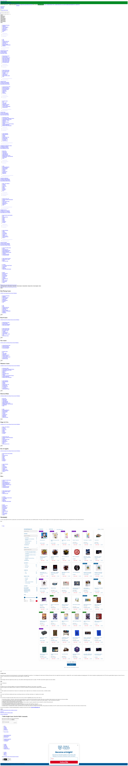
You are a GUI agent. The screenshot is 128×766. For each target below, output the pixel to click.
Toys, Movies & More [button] (27, 589)
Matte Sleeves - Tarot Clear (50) (66, 540)
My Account (25, 4)
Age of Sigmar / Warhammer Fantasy (8, 118)
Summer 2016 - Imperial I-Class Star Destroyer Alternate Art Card (99, 654)
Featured (3, 509)
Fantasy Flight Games (5, 70)
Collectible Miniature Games (6, 119)
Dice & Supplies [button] (26, 587)
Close (1, 709)
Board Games (3, 16)
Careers (5, 744)
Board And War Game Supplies (7, 215)
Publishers (15, 293)
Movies (3, 260)
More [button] (1, 521)
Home (3, 525)
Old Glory (4, 169)
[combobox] (5, 12)
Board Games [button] (26, 588)
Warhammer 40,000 (5, 117)
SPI (3, 101)
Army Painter (4, 466)
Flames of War (4, 151)
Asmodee (3, 72)
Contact (21, 4)
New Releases (6, 293)
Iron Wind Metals (5, 386)
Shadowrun (4, 28)
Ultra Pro (3, 232)
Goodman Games (5, 42)
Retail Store (18, 4)
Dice (3, 31)
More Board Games (5, 335)
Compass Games (5, 105)
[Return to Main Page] (0, 474)
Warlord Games (4, 168)
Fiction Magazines (5, 249)
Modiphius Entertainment (6, 44)
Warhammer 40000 (5, 368)
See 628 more (26, 560)
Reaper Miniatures (5, 134)
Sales (3, 279)
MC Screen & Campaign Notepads (43, 605)
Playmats (3, 189)
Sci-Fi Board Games (5, 62)
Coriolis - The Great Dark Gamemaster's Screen (87, 638)
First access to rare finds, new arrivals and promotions (10, 718)
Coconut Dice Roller (65, 654)
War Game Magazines (5, 88)
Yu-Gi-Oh (4, 185)
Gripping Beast (4, 171)
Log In (31, 4)
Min (24, 599)
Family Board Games (5, 61)
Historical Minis (3, 19)
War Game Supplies (5, 89)
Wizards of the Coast (5, 41)
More (1, 22)
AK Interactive (4, 467)
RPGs (2, 15)
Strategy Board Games (6, 59)
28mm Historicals (5, 154)
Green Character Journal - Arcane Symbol (44, 654)
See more (71, 664)
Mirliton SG (4, 173)
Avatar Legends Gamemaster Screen (87, 588)
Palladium (4, 45)
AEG (3, 76)
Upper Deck (4, 202)
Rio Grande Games (5, 330)
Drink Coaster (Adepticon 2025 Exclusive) (98, 621)
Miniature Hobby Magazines (6, 125)
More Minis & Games (5, 388)
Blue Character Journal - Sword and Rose (76, 638)
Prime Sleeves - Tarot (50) (87, 540)
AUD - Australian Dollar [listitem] (48, 4)
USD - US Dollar (40, 4)
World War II (4, 91)
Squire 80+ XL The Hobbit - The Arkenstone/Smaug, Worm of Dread (99, 573)
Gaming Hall (2, 6)
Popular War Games (5, 87)
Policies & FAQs (6, 736)
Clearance (4, 277)
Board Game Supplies (5, 58)
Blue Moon (4, 172)
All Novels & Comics (5, 486)
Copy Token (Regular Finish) (87, 621)
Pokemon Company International (7, 199)
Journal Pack (97, 540)
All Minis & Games (3, 365)
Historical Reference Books (6, 252)
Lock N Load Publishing (6, 106)
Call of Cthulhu (4, 27)
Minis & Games (3, 18)
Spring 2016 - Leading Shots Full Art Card (98, 557)
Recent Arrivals (4, 275)
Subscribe (64, 762)
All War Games (2, 342)
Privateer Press (4, 385)
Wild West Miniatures (5, 124)
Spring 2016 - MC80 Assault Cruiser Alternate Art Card (88, 654)
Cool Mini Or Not (5, 73)
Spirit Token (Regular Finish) (77, 621)
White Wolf (4, 309)
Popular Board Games (5, 322)
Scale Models (4, 157)
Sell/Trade (17, 5)
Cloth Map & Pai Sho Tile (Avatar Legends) (76, 588)
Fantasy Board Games (5, 60)
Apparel (3, 267)
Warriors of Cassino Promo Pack (55, 605)
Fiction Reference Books (6, 250)
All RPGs (2, 293)
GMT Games (4, 102)
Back (1, 314)
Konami (3, 200)
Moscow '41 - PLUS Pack (65, 588)
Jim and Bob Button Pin (76, 572)
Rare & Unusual (5, 273)
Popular (3, 272)
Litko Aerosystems (5, 236)
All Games (2, 8)
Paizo (3, 40)
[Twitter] (7, 756)
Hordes (8, 120)
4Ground (3, 136)
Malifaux (3, 122)
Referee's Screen (53, 588)
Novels (3, 248)
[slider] (24, 597)
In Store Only (4, 281)
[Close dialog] (78, 745)
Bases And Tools (5, 455)
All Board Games (3, 319)
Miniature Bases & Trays (6, 155)
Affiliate (5, 745)
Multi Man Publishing (5, 104)
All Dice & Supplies (3, 450)
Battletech (4, 372)
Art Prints (3, 264)
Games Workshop (5, 133)
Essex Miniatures (5, 167)
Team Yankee (4, 152)
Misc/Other (4, 268)
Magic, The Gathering (5, 183)
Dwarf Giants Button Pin (65, 556)
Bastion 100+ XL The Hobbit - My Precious (99, 588)
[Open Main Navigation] (0, 9)
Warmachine (4, 120)
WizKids (3, 135)
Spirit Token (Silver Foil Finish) (65, 621)
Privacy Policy (6, 731)
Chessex (3, 234)
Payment (5, 728)
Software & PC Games (6, 259)
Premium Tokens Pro (76, 540)
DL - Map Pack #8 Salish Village (54, 638)
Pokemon (3, 184)
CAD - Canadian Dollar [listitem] (56, 4)
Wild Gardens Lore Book (76, 604)
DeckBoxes (4, 188)
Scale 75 (3, 237)
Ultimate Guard (4, 235)
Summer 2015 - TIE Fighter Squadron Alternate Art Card (55, 573)
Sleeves (3, 220)
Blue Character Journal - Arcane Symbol (98, 638)
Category (26, 585)
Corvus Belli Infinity (5, 373)
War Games (2, 17)
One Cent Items (4, 280)
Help (4, 726)
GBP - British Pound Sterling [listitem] (68, 4)
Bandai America (5, 203)
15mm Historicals (5, 153)
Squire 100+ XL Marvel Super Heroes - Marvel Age (44, 588)
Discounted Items (5, 278)
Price (25, 594)
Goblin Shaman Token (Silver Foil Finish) (43, 621)
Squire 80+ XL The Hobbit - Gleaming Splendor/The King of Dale (88, 573)
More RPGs (4, 312)
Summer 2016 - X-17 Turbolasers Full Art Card (43, 573)
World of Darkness (5, 297)
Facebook (5, 754)
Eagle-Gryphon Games (6, 75)
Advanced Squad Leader (6, 86)
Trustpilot (5, 753)
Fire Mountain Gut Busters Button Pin (55, 557)
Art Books (4, 253)
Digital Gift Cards (5, 261)
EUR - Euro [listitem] (62, 4)
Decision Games (5, 351)
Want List (28, 4)
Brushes (3, 217)
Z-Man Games (4, 74)
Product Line (26, 547)
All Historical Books (5, 487)
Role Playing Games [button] (27, 590)
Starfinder (4, 30)
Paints (3, 158)
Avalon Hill (4, 103)
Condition (26, 570)
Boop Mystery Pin (42, 540)
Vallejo (3, 231)
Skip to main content (3, 0)
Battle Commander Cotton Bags (55, 540)
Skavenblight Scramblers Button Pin (66, 573)
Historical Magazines (5, 251)
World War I (4, 90)
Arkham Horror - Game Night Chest (43, 638)
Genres (3, 282)
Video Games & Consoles (6, 258)
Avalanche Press (5, 107)
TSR (3, 39)
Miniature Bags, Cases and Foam (7, 156)
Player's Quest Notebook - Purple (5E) (76, 654)
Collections (2, 7)
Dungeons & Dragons (5, 25)
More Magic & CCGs (5, 443)
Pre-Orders (4, 274)
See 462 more (26, 544)
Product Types (26, 576)
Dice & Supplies (3, 21)
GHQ (3, 166)
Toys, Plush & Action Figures (7, 265)
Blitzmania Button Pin (76, 556)
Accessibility (6, 740)
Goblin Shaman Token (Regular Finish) (98, 605)
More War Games (5, 358)
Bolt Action (4, 398)
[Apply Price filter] (36, 601)
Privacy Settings (6, 730)
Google (5, 752)
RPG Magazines (5, 29)
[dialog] (64, 690)
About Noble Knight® (7, 735)
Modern (3, 92)
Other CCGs (4, 186)
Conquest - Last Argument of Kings (8, 123)
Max (30, 599)
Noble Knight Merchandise (6, 501)
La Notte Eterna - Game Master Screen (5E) (65, 638)
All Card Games (5, 56)
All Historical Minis (3, 395)
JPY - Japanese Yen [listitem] (76, 4)
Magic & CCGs (3, 20)
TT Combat (4, 139)
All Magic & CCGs (3, 424)
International (6, 729)
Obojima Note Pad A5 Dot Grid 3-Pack (87, 605)
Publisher (25, 533)
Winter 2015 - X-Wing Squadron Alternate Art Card (87, 557)
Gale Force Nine (5, 140)
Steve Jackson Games (5, 71)
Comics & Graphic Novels (6, 247)
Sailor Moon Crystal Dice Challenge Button (43, 557)
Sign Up (13, 719)
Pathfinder (4, 296)
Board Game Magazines (6, 57)
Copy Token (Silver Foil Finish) (54, 621)
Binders (3, 187)
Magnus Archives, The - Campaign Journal (65, 605)
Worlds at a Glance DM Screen (54, 654)
